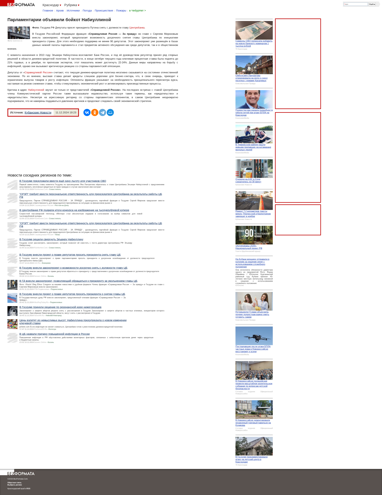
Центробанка (136, 27)
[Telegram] (102, 112)
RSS (28, 489)
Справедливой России (38, 72)
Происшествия (104, 10)
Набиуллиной (36, 89)
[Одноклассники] (94, 112)
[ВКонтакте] (87, 112)
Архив (60, 10)
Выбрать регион (14, 485)
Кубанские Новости (38, 112)
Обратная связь (14, 483)
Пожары (121, 10)
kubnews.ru (17, 41)
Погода (87, 10)
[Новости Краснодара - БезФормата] (18, 3)
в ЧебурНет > (137, 10)
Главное (48, 10)
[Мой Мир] (110, 112)
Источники (73, 10)
